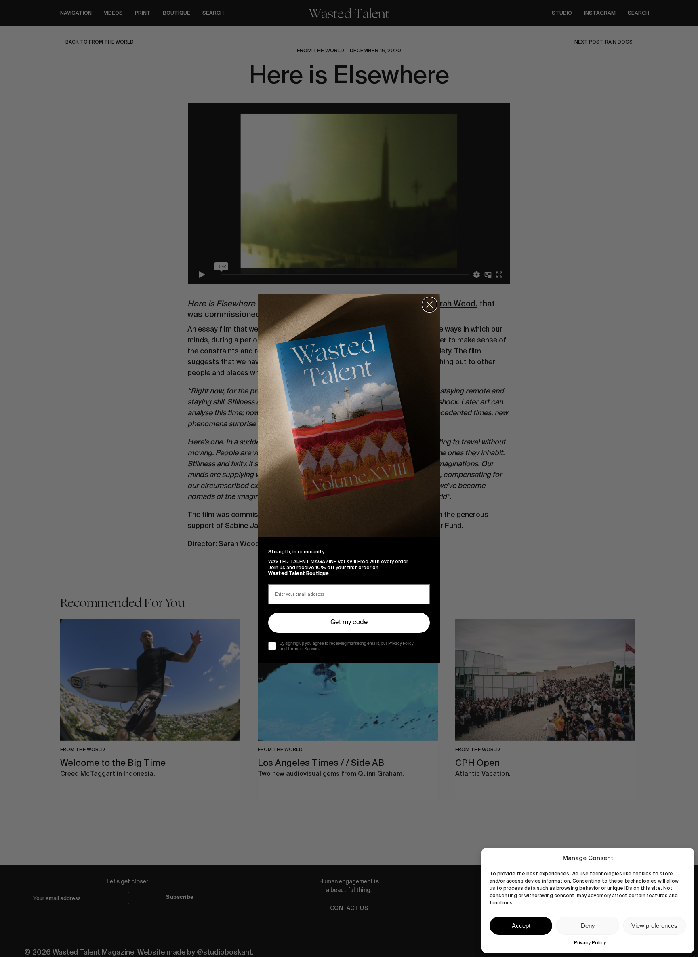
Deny (588, 925)
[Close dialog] (430, 305)
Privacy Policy (590, 943)
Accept (521, 925)
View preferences (654, 925)
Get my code (349, 622)
